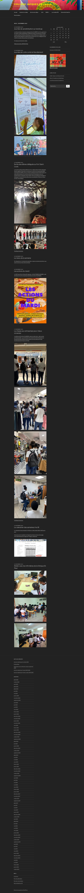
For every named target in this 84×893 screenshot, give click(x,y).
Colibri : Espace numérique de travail (57, 75)
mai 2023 (16, 707)
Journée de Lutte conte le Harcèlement (28, 52)
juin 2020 (16, 743)
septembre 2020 (17, 739)
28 (51, 39)
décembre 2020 (17, 732)
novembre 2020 (17, 734)
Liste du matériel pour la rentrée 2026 (21, 662)
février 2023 (16, 711)
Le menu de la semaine (22, 258)
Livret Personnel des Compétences (57, 80)
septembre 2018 (17, 775)
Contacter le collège (23, 12)
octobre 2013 (16, 869)
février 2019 (16, 764)
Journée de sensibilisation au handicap (28, 29)
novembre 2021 (17, 723)
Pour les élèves (17, 15)
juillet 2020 (16, 741)
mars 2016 (16, 830)
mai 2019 (16, 757)
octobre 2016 (16, 816)
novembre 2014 (17, 857)
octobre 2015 (16, 839)
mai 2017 (16, 807)
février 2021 (16, 727)
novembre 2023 (17, 698)
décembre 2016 (17, 814)
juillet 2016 (16, 821)
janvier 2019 (16, 766)
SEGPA (47, 12)
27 (68, 37)
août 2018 (16, 777)
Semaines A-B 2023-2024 (55, 50)
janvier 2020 (16, 746)
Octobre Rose (16, 664)
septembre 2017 (17, 800)
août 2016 (16, 819)
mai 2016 (16, 825)
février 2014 (16, 864)
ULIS (42, 12)
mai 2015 (16, 848)
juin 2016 (15, 823)
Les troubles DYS (55, 12)
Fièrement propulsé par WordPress (21, 890)
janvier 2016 (16, 832)
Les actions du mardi (21, 271)
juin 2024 (16, 691)
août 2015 (16, 844)
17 (60, 35)
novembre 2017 (17, 796)
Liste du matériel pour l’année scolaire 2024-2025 (23, 672)
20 (68, 35)
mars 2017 (16, 809)
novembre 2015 (17, 837)
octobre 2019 (16, 750)
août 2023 (16, 702)
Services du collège (34, 12)
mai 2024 (16, 693)
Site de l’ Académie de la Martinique (57, 78)
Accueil (15, 12)
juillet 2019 (16, 755)
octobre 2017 (16, 798)
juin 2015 (15, 846)
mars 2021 (16, 725)
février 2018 (16, 789)
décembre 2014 (17, 855)
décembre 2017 (17, 793)
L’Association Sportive (65, 12)
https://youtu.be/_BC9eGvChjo (21, 43)
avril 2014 (16, 862)
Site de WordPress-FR (18, 883)
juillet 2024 (16, 688)
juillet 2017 (16, 803)
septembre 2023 (17, 700)
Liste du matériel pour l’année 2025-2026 (22, 670)
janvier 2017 (16, 812)
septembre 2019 (17, 752)
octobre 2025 (16, 682)
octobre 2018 (16, 773)
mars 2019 (16, 762)
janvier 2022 (16, 720)
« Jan (54, 41)
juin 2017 (15, 805)
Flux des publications (18, 878)
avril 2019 (16, 759)
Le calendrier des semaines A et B (26, 527)
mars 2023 (16, 709)
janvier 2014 (16, 867)
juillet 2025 (16, 686)
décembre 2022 (17, 716)
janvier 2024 (16, 695)
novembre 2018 (17, 771)
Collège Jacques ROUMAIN (32, 4)
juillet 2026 (16, 679)
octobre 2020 (16, 736)
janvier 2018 (16, 791)
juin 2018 (15, 780)
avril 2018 (16, 784)
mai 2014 (16, 860)
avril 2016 (16, 828)
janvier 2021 (16, 730)
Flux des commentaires (18, 881)
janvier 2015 (16, 853)
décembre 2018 (17, 768)
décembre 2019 (17, 748)
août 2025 (16, 684)
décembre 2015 (17, 835)
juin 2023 (16, 704)
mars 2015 (16, 851)
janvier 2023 (16, 714)
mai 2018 (16, 782)
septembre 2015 (17, 841)
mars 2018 (16, 787)
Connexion (16, 876)
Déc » (66, 41)
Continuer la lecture (18, 251)
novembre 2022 (17, 718)
